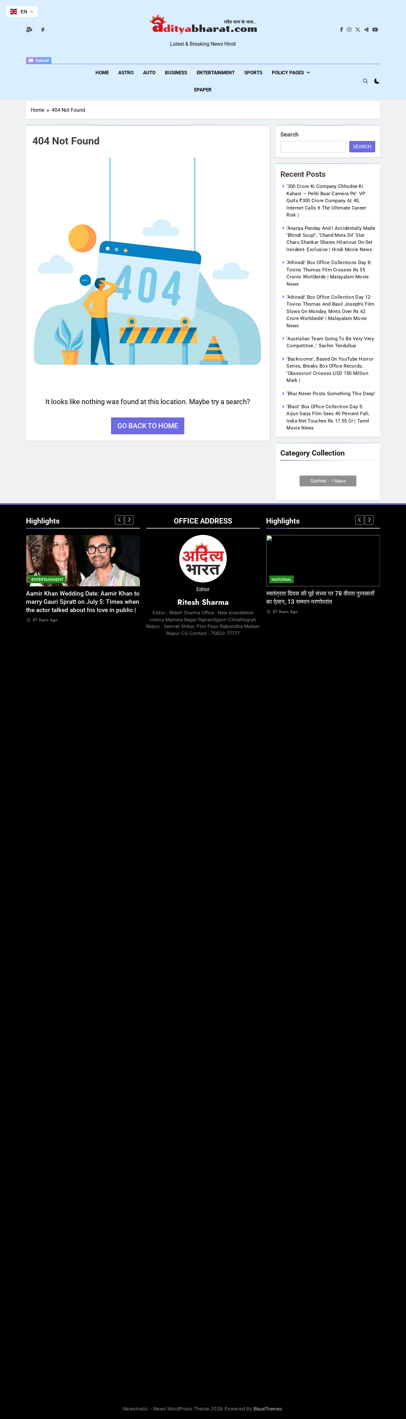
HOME (102, 73)
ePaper (203, 90)
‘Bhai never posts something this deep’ (330, 393)
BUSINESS (176, 73)
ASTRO (126, 73)
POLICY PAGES (288, 73)
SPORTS (253, 73)
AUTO (149, 73)
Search (289, 134)
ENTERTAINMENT (216, 73)
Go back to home (147, 426)
